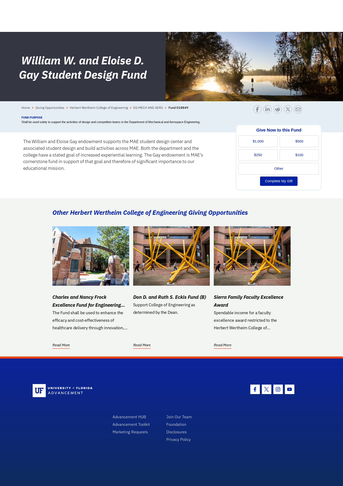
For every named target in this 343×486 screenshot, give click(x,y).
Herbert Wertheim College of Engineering (99, 108)
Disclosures (176, 431)
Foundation (176, 424)
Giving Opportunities (50, 108)
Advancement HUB (129, 416)
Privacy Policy (178, 439)
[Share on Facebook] (258, 110)
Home (25, 108)
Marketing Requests (130, 431)
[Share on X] (289, 110)
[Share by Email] (299, 110)
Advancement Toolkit (131, 424)
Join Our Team (179, 416)
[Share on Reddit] (279, 110)
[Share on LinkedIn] (268, 110)
